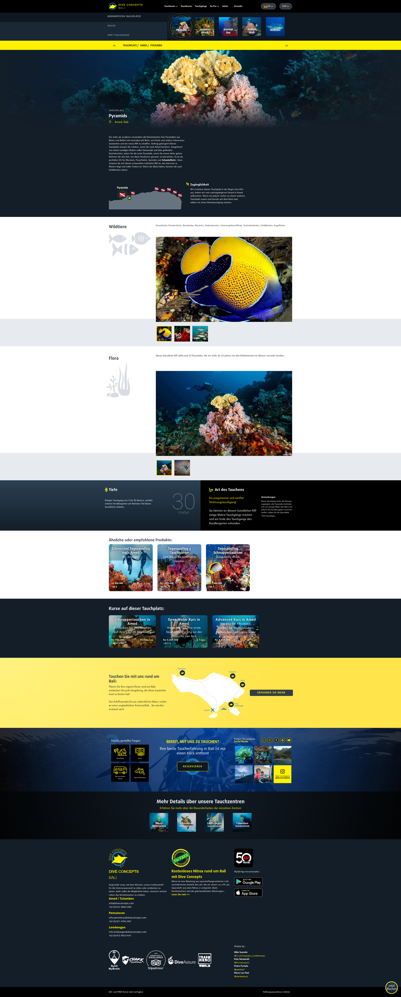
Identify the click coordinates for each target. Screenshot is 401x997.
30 (184, 502)
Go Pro (213, 6)
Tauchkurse (186, 6)
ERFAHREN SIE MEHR (271, 693)
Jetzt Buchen (392, 987)
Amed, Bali (121, 122)
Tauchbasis (169, 6)
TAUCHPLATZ (116, 110)
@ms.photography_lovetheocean (249, 955)
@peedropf (239, 969)
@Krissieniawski (241, 962)
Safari (225, 6)
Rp (112, 583)
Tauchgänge (201, 6)
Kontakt (238, 6)
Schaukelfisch (168, 160)
